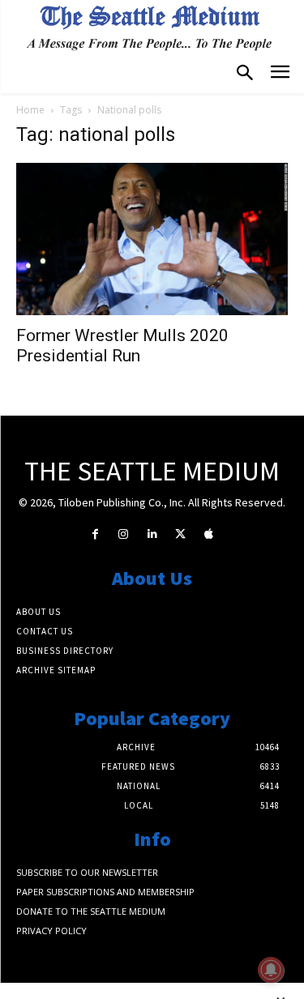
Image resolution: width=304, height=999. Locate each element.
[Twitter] (180, 534)
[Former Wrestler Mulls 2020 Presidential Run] (152, 239)
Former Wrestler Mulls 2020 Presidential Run (122, 345)
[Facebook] (95, 534)
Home (30, 110)
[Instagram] (123, 534)
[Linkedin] (152, 534)
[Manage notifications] (271, 970)
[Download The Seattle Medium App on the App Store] (209, 534)
